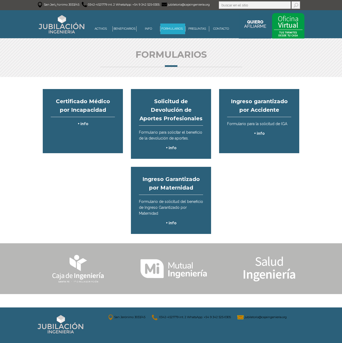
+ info (83, 124)
